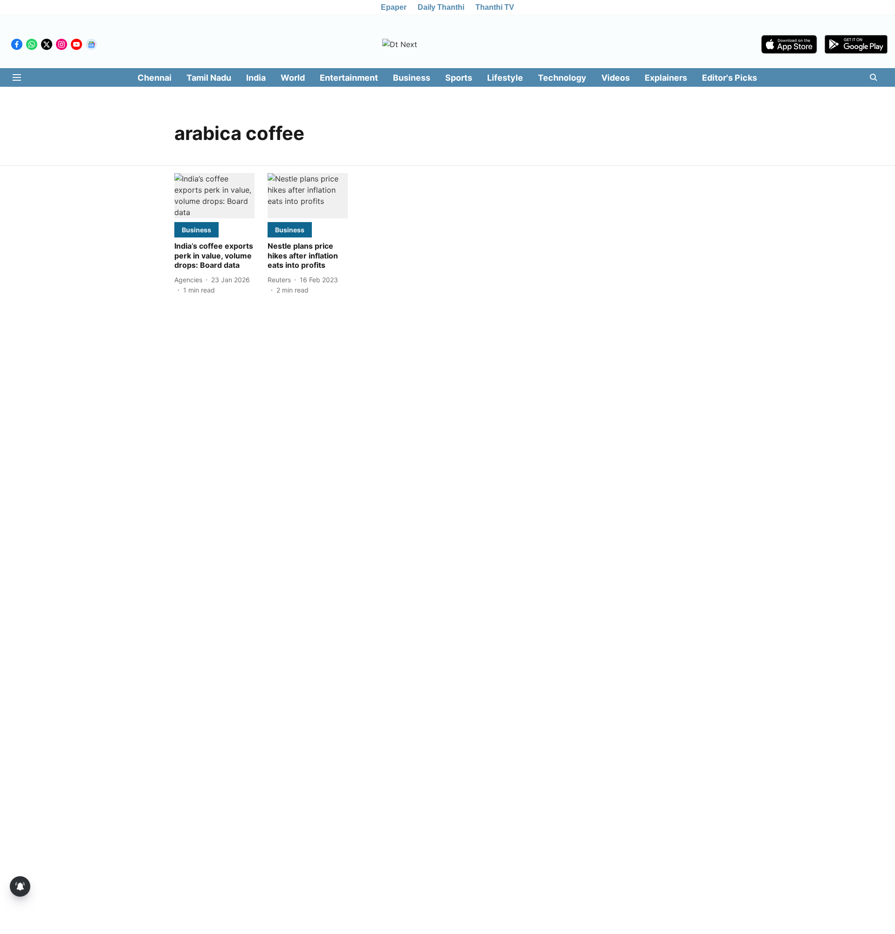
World (293, 78)
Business (411, 78)
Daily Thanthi (441, 7)
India (256, 78)
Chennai (155, 78)
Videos (615, 78)
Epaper (393, 7)
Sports (458, 78)
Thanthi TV (494, 7)
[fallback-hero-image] (214, 195)
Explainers (666, 78)
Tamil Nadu (208, 78)
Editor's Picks (729, 78)
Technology (562, 78)
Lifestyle (505, 78)
